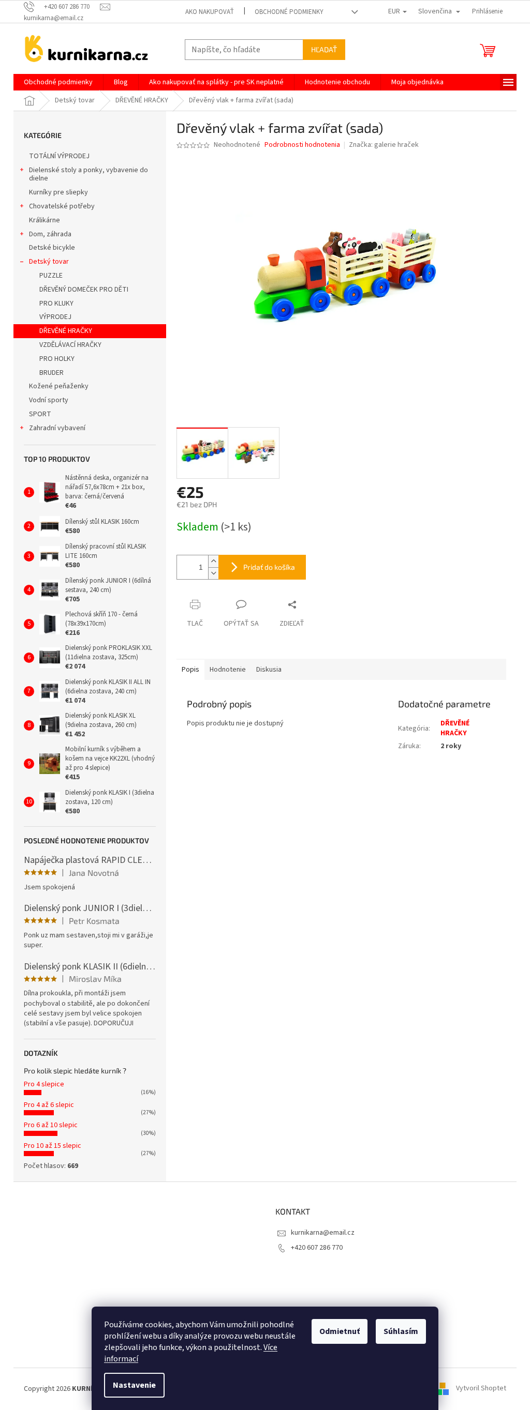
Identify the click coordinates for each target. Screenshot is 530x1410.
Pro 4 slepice (44, 1084)
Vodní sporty (48, 400)
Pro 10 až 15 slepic (52, 1146)
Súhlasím (401, 1331)
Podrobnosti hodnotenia (302, 145)
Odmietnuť (339, 1331)
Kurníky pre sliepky (58, 192)
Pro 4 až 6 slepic (49, 1105)
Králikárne (44, 220)
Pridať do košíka (269, 567)
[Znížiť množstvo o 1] (213, 573)
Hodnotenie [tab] (228, 669)
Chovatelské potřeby (62, 206)
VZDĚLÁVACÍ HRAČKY (70, 345)
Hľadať (324, 49)
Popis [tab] (190, 669)
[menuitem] (58, 82)
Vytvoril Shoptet (481, 1389)
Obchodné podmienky (289, 12)
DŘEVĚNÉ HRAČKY (65, 331)
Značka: (384, 145)
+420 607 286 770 (317, 1247)
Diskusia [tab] (269, 669)
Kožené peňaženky (59, 386)
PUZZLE (51, 275)
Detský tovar (49, 261)
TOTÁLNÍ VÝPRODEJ (59, 156)
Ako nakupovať (209, 12)
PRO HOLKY (57, 359)
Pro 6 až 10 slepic (51, 1125)
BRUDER (51, 373)
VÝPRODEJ (55, 317)
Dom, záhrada (50, 234)
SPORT (40, 414)
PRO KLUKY (56, 303)
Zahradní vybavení (57, 428)
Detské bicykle (52, 247)
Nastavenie (134, 1385)
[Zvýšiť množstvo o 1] (213, 561)
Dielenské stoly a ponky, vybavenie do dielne (88, 174)
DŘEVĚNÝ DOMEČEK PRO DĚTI (83, 289)
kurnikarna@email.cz (323, 1232)
